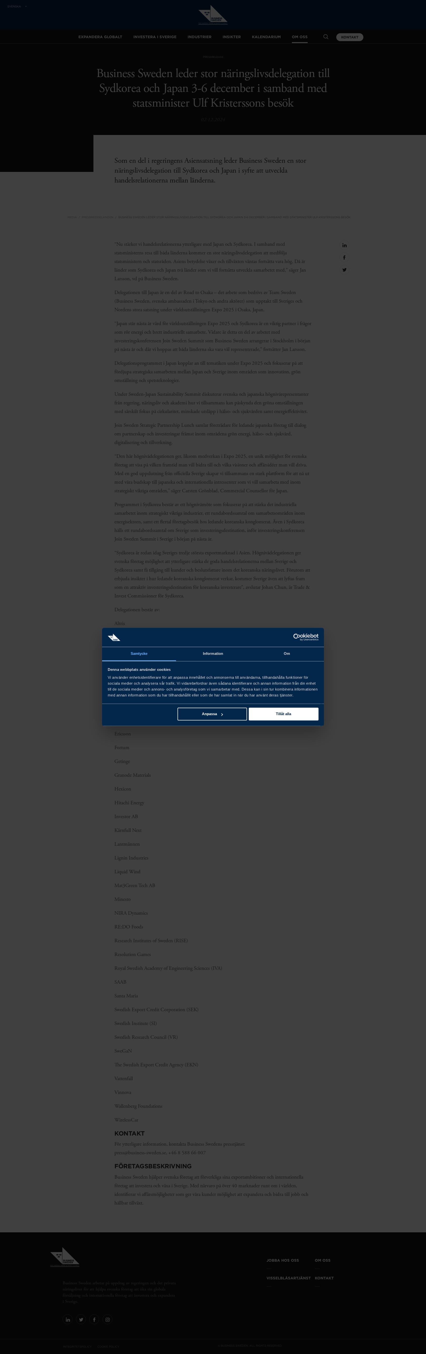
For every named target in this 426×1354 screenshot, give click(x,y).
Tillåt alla (283, 714)
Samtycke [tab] (139, 653)
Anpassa (209, 714)
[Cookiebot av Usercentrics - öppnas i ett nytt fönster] (297, 637)
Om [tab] (287, 653)
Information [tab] (213, 653)
